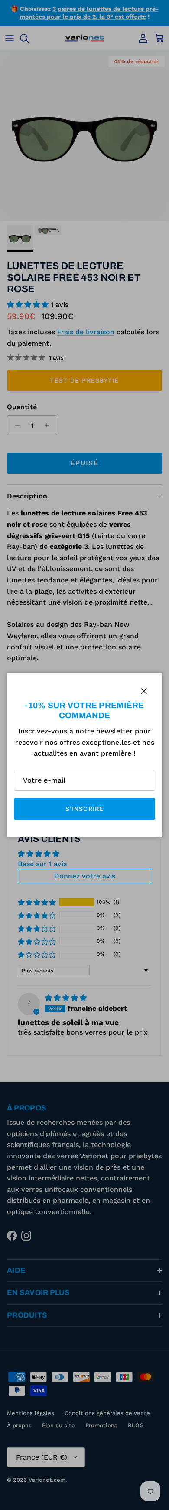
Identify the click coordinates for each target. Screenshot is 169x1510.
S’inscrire (84, 808)
